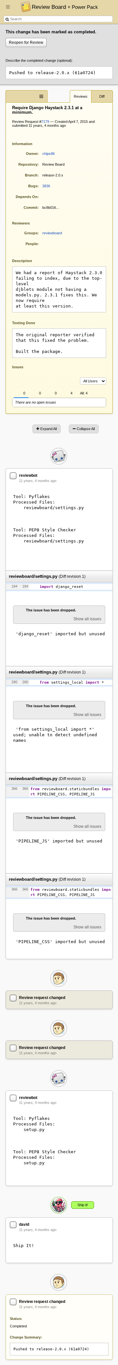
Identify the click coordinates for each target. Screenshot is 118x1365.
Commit (30, 207)
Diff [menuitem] (102, 96)
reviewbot (28, 475)
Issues (17, 367)
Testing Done (23, 323)
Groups (30, 233)
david (24, 1224)
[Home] (24, 6)
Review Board (65, 7)
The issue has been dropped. (51, 610)
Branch (31, 175)
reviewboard (52, 233)
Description (27, 260)
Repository (27, 164)
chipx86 (48, 154)
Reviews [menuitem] (81, 96)
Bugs (32, 186)
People (31, 244)
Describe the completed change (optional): (39, 60)
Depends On (26, 197)
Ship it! (82, 1205)
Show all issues (87, 619)
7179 (45, 122)
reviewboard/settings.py (33, 576)
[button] (8, 9)
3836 (46, 186)
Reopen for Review (26, 42)
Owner (31, 154)
